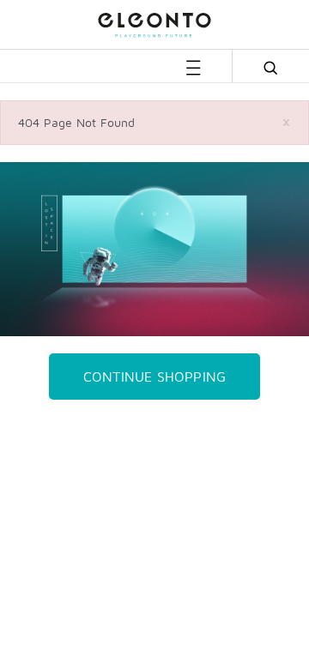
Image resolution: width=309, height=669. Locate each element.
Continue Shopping (154, 376)
